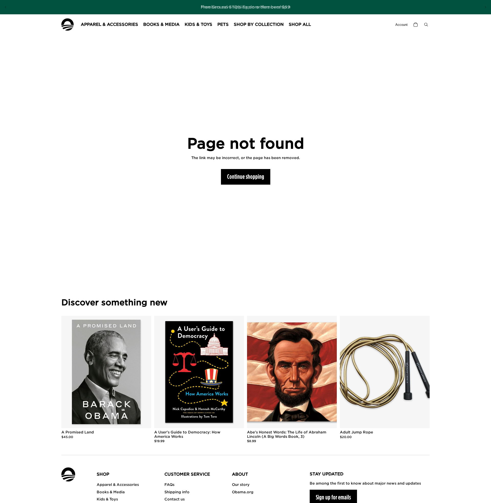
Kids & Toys (107, 499)
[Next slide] (485, 7)
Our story (241, 485)
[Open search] (426, 24)
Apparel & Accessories (118, 485)
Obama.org (242, 492)
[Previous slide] (5, 7)
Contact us (174, 499)
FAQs (169, 485)
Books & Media (111, 492)
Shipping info (176, 492)
